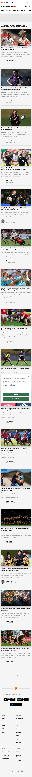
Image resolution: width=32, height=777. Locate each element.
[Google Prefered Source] (16, 705)
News (2, 10)
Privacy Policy (6, 752)
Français (18, 742)
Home (3, 715)
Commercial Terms (7, 762)
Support (18, 752)
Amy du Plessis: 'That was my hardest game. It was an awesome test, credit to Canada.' (15, 169)
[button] (30, 10)
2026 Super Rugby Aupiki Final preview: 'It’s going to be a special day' (15, 649)
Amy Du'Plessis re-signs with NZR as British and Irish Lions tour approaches (15, 209)
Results (4, 722)
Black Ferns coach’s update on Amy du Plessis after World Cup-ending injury (15, 88)
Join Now (18, 715)
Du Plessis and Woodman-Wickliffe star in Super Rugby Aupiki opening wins (16, 289)
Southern (18, 732)
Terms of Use (5, 755)
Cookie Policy (5, 758)
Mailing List (19, 722)
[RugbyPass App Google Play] (23, 700)
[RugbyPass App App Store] (9, 700)
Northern (18, 729)
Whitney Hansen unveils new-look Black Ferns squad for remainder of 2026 (15, 569)
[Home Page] (8, 6)
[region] (16, 388)
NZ (17, 739)
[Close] (29, 376)
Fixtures (4, 718)
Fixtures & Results (11, 10)
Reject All (16, 394)
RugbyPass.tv (19, 718)
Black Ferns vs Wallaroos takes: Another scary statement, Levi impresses (15, 409)
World (17, 735)
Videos (4, 729)
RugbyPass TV (21, 10)
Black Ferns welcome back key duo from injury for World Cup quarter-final (15, 249)
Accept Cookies (16, 398)
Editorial (18, 760)
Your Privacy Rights (16, 390)
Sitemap (4, 732)
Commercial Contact (19, 756)
